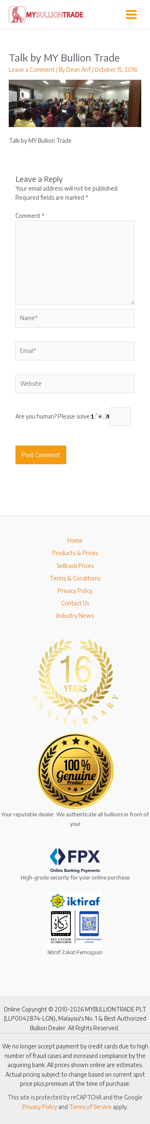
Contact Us (75, 603)
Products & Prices (75, 552)
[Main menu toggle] (131, 14)
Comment (30, 215)
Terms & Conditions (75, 578)
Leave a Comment (32, 69)
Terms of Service (90, 1106)
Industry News (75, 615)
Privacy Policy (75, 590)
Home (75, 540)
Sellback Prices (75, 565)
